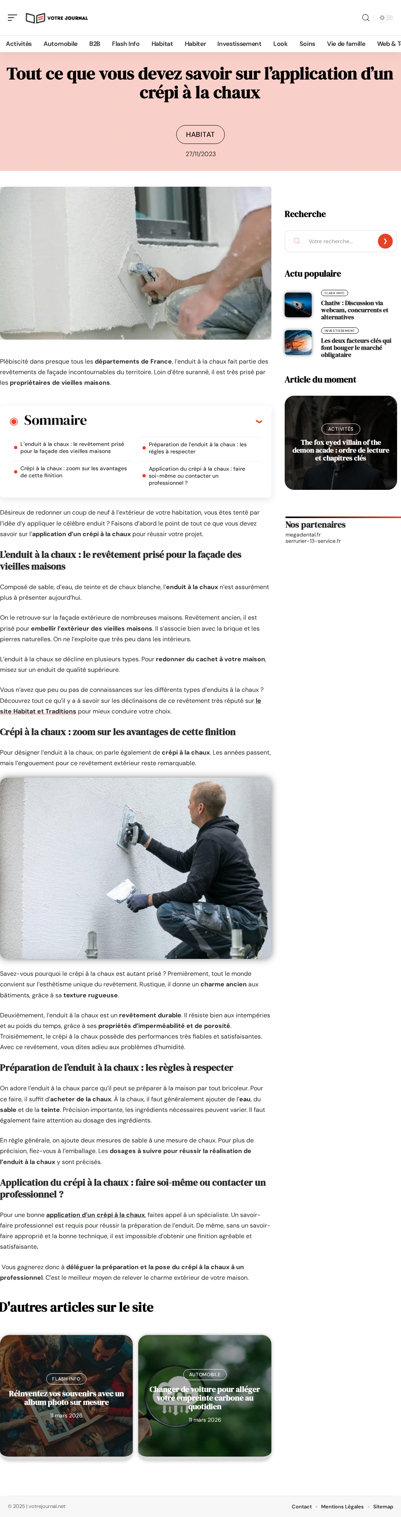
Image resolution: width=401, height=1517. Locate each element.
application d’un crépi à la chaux (95, 1215)
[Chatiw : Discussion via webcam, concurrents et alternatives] (298, 305)
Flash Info (66, 1379)
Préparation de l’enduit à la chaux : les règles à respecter (198, 448)
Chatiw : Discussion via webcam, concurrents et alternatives (354, 309)
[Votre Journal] (56, 17)
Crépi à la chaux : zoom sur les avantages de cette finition (73, 472)
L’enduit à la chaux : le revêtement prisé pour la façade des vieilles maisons (72, 447)
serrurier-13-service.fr (313, 540)
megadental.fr (303, 534)
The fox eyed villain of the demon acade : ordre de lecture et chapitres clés (341, 450)
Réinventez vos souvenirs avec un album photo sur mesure (66, 1398)
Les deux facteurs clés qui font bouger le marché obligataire (356, 347)
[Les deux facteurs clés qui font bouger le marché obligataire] (298, 342)
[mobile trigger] (14, 17)
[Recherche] (365, 18)
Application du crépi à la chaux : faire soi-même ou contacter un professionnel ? (197, 475)
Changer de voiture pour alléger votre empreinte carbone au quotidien (205, 1398)
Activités (341, 429)
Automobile (205, 1374)
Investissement (340, 331)
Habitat (200, 134)
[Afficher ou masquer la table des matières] (174, 421)
